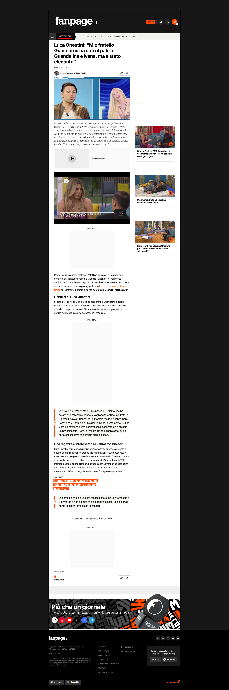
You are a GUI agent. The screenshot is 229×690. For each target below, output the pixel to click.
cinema (117, 37)
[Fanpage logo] (73, 21)
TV (80, 37)
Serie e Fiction (105, 37)
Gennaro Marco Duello (76, 73)
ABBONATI (150, 22)
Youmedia (102, 647)
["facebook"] (84, 620)
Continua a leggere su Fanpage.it (92, 518)
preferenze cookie (105, 672)
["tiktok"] (55, 620)
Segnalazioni (103, 651)
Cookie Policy (103, 660)
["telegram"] (92, 620)
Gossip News (59, 571)
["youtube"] (69, 620)
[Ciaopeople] (173, 683)
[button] (127, 73)
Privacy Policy (104, 655)
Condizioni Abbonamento (108, 664)
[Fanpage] (58, 638)
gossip (134, 37)
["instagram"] (62, 620)
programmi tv (90, 37)
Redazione (102, 668)
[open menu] (52, 36)
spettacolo (65, 36)
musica (125, 37)
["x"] (77, 620)
